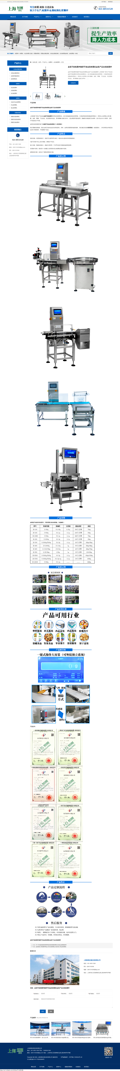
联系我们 (110, 1)
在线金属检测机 (54, 53)
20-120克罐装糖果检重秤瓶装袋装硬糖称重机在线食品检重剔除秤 (51, 945)
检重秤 (17, 53)
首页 (39, 62)
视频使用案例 (61, 17)
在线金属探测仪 (15, 73)
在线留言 (75, 17)
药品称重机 (14, 105)
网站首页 (13, 17)
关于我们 (104, 1)
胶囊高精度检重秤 (16, 119)
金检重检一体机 (73, 53)
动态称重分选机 (28, 53)
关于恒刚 (25, 17)
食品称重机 (14, 108)
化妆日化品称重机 (16, 102)
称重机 (21, 53)
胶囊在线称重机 (15, 116)
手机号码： (64, 993)
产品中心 (37, 17)
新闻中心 (48, 17)
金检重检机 (14, 79)
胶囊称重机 (37, 53)
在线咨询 (73, 83)
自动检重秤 (14, 93)
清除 (51, 1011)
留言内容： (37, 999)
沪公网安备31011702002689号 (35, 1059)
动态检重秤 (14, 87)
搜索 (110, 53)
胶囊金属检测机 (45, 53)
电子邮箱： (91, 993)
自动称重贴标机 (64, 53)
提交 (43, 1011)
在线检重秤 (14, 90)
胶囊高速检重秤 (15, 122)
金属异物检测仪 (15, 76)
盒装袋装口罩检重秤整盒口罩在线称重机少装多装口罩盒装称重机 (51, 946)
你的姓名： (36, 993)
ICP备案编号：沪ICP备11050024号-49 (71, 1057)
